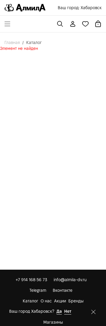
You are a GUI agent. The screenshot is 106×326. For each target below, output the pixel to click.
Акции (60, 301)
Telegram (37, 290)
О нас (46, 301)
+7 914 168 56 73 (31, 279)
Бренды (76, 301)
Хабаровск (91, 7)
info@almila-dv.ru (70, 279)
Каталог (30, 301)
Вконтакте (62, 290)
